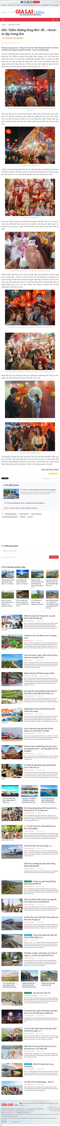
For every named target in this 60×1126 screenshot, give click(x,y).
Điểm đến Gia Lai (28, 640)
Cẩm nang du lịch (28, 714)
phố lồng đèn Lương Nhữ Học (10, 517)
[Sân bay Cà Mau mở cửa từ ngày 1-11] (12, 852)
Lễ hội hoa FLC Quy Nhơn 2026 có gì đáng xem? (40, 637)
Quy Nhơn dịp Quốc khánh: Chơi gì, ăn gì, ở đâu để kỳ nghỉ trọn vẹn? (52, 582)
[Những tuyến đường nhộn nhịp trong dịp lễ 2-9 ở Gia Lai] (7, 574)
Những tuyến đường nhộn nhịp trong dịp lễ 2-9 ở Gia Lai (7, 581)
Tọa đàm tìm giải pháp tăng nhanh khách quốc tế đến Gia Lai (40, 766)
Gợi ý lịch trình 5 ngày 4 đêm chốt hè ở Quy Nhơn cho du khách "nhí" (40, 656)
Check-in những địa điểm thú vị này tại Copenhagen (39, 489)
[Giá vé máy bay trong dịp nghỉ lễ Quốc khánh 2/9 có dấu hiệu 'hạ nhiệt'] (12, 734)
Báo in (18, 5)
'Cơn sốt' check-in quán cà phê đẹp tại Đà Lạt (23, 508)
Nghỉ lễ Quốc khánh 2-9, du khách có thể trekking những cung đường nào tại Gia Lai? (52, 604)
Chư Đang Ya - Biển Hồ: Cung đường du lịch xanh (37, 602)
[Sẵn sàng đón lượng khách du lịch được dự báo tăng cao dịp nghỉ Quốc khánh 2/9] (12, 697)
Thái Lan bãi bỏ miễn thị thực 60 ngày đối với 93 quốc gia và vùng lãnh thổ (40, 900)
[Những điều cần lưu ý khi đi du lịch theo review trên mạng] (12, 715)
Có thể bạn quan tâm (14, 567)
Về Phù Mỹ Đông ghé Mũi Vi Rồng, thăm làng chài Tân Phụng (48, 800)
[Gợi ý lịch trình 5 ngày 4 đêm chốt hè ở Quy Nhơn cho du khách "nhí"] (12, 661)
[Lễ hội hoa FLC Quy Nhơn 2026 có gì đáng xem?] (12, 641)
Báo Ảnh (11, 5)
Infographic (55, 5)
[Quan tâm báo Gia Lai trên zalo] (25, 2)
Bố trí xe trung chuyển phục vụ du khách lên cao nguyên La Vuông (7, 603)
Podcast (25, 5)
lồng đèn (23, 517)
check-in (44, 66)
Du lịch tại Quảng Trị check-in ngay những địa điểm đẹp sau (26, 503)
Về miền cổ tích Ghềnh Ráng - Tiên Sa (39, 1082)
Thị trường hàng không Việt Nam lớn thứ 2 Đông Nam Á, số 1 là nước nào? (40, 809)
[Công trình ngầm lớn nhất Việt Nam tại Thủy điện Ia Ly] (12, 941)
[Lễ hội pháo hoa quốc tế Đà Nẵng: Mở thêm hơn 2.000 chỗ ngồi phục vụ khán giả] (12, 1017)
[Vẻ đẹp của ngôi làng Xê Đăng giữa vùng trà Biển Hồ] (12, 887)
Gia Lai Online (9, 1104)
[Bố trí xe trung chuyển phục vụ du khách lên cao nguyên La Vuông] (7, 594)
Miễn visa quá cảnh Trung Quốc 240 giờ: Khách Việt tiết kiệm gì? (39, 617)
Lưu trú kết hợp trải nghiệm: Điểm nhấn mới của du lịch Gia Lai (9, 985)
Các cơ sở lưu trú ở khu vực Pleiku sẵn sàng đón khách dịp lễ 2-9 (22, 603)
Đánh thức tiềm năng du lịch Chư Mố (48, 984)
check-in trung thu (23, 514)
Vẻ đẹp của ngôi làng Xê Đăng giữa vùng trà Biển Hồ (40, 882)
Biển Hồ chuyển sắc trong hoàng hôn (38, 1065)
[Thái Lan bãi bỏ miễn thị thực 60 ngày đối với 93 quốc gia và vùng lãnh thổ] (12, 905)
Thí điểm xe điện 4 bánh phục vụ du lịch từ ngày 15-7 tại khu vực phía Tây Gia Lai (40, 954)
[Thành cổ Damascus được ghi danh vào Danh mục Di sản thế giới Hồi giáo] (29, 975)
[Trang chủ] (3, 19)
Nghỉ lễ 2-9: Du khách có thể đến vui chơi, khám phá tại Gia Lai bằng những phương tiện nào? (29, 800)
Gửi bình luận (53, 557)
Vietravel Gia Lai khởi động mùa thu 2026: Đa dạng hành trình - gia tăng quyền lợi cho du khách (41, 748)
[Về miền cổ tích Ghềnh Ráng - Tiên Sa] (12, 1088)
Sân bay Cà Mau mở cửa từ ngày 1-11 (38, 846)
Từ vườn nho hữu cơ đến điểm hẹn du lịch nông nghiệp (40, 827)
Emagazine (46, 5)
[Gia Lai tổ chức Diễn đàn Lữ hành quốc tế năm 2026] (10, 791)
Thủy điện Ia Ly (31, 942)
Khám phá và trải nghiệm (31, 676)
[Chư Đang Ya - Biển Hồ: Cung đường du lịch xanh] (37, 594)
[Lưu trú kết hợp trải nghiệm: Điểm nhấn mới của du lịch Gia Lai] (10, 975)
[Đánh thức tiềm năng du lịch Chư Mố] (49, 975)
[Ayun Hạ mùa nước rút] (12, 999)
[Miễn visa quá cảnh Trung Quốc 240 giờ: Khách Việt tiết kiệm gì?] (12, 622)
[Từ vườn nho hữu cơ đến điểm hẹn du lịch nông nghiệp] (12, 832)
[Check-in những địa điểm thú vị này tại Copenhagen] (11, 494)
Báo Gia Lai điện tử (30, 12)
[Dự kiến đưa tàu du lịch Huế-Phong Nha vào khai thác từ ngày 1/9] (12, 923)
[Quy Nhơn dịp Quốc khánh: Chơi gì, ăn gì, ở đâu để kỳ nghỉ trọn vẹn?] (52, 574)
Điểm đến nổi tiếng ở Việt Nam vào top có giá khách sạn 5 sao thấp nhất (40, 1047)
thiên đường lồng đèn (10, 514)
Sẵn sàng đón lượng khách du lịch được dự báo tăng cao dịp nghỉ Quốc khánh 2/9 (40, 692)
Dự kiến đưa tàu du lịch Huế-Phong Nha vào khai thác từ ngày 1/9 (41, 918)
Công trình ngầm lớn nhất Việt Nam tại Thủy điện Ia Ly (40, 936)
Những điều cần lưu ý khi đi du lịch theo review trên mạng (39, 710)
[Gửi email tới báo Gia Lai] (31, 2)
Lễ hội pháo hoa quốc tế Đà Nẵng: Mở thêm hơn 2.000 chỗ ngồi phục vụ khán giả (40, 1012)
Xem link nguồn (53, 473)
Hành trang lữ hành (14, 24)
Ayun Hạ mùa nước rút (37, 993)
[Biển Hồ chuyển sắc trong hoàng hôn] (12, 1070)
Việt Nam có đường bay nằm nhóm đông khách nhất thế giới (39, 865)
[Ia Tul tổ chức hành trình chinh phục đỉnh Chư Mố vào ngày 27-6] (12, 1034)
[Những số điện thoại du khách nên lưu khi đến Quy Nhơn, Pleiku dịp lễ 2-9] (37, 574)
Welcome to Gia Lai (35, 5)
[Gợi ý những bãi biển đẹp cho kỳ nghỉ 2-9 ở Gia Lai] (22, 574)
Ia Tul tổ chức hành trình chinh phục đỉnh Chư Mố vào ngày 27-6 (40, 1030)
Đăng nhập (36, 2)
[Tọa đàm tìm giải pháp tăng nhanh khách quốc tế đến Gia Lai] (12, 771)
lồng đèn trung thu (36, 514)
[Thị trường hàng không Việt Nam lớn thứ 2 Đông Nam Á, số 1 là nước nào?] (12, 814)
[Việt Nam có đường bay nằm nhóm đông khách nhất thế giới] (12, 869)
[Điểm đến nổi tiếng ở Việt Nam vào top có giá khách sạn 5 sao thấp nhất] (12, 1052)
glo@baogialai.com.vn (10, 1112)
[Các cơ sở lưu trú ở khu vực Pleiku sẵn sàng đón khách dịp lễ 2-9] (22, 594)
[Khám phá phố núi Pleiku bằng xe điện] (12, 679)
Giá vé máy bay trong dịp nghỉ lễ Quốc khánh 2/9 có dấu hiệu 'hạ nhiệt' (38, 730)
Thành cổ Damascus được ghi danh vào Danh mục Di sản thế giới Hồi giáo (28, 985)
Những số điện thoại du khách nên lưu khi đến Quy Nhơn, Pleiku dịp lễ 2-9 (37, 583)
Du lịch (3, 24)
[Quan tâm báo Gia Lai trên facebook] (22, 2)
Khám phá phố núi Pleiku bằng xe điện (39, 673)
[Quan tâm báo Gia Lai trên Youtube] (28, 2)
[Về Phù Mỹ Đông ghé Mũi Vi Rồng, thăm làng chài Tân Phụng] (49, 791)
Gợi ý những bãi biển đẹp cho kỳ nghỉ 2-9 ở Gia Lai (22, 581)
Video (4, 5)
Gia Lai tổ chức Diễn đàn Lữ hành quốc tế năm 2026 (9, 800)
